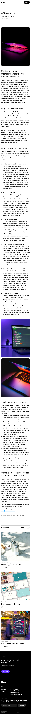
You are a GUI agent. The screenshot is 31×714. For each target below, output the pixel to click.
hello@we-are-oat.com (8, 511)
